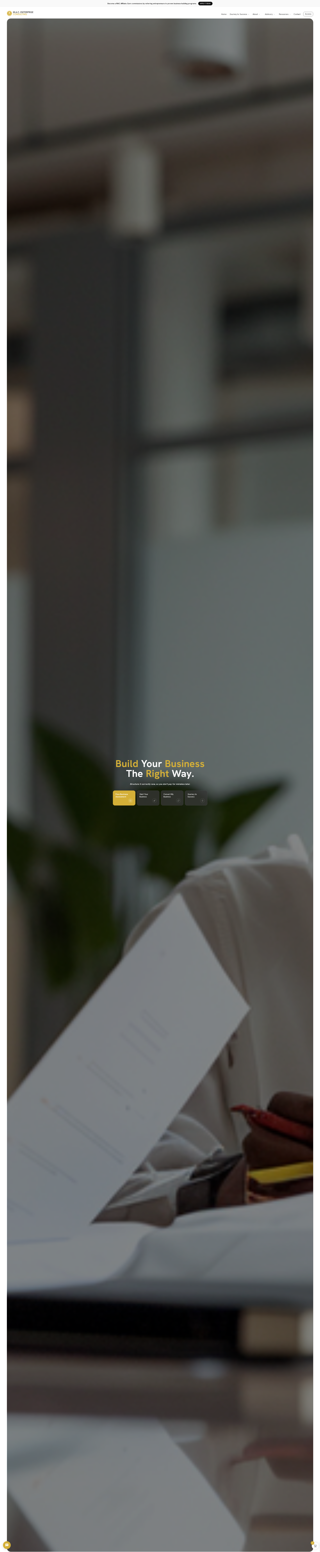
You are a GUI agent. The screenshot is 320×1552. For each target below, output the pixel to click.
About (255, 14)
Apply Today (205, 3)
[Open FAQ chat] (7, 1545)
